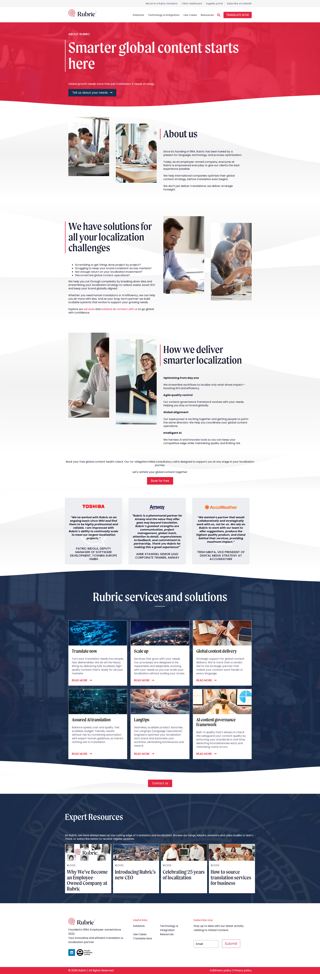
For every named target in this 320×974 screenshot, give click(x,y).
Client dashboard (192, 3)
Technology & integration (164, 15)
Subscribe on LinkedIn (239, 3)
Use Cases (190, 15)
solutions (106, 309)
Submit (231, 943)
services (89, 309)
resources (167, 934)
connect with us (127, 309)
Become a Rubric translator (162, 3)
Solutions (138, 15)
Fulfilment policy (220, 970)
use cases (139, 934)
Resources (207, 15)
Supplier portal (214, 3)
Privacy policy (243, 970)
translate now (142, 938)
